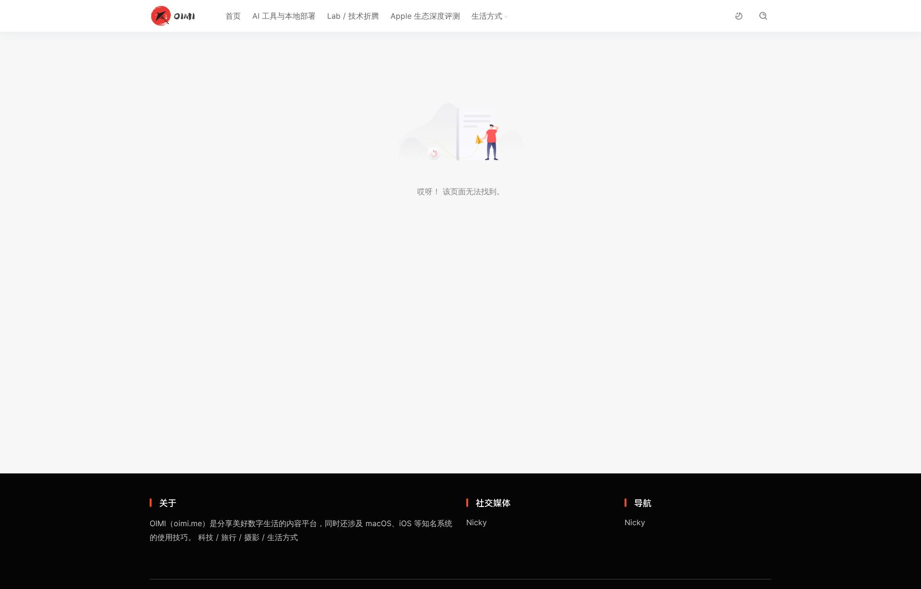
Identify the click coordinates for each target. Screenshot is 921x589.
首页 (233, 16)
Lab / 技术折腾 (353, 16)
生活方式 (487, 16)
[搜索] (763, 16)
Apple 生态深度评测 (425, 16)
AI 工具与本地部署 (284, 16)
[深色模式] (738, 16)
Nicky (476, 522)
